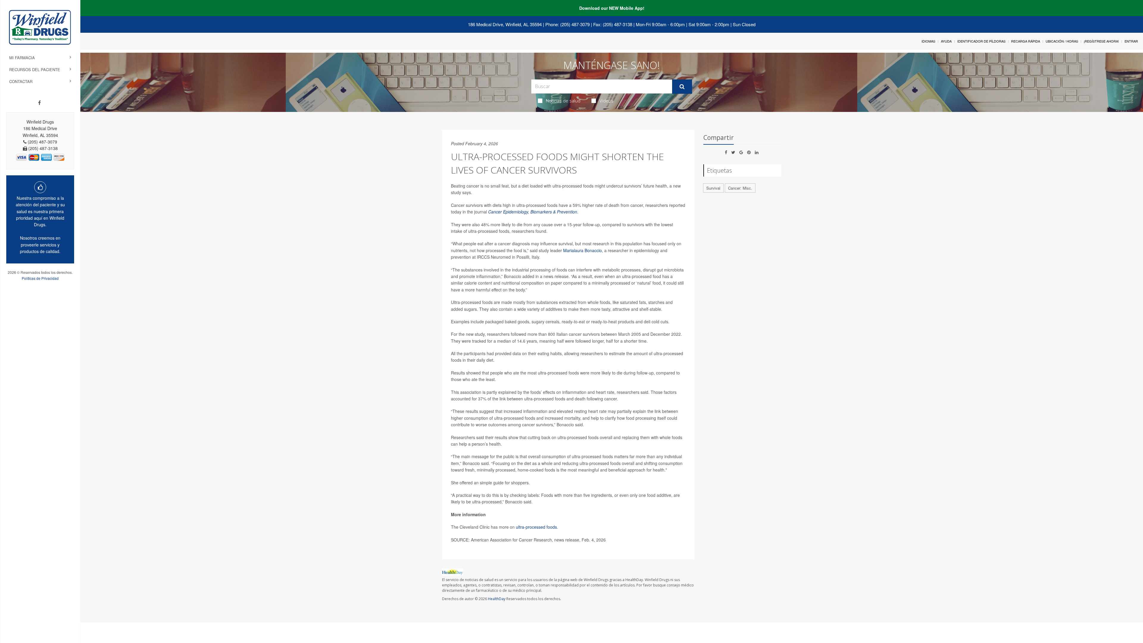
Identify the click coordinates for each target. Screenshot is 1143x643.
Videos (606, 101)
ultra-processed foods (536, 527)
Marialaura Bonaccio (582, 250)
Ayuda (946, 41)
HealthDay (496, 598)
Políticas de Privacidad (40, 278)
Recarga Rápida (1025, 41)
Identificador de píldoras (981, 41)
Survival (713, 188)
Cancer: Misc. (740, 188)
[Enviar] (682, 86)
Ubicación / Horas (1062, 41)
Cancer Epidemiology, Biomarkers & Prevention (532, 212)
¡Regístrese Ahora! (1101, 41)
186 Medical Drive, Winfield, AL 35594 (505, 24)
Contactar (20, 81)
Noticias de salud (563, 101)
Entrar (1131, 41)
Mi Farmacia (22, 57)
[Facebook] (39, 103)
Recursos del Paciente (34, 69)
